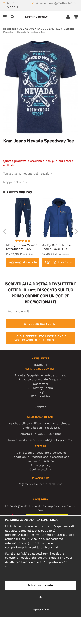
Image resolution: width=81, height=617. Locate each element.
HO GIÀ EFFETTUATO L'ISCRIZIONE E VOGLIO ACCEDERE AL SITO (40, 338)
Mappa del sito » (15, 182)
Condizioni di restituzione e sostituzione (40, 456)
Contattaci (40, 383)
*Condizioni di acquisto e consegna (40, 452)
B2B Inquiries (40, 396)
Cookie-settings (40, 469)
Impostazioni (41, 609)
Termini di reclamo (40, 461)
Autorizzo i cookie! (40, 585)
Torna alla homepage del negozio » (27, 173)
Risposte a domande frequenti (40, 379)
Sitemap (41, 406)
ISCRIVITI (40, 364)
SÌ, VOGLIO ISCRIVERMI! (40, 323)
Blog (40, 392)
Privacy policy (40, 465)
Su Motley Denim (40, 388)
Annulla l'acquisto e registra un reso (40, 375)
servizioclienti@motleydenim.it (57, 3)
